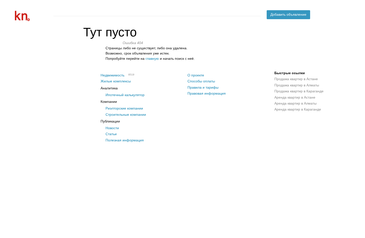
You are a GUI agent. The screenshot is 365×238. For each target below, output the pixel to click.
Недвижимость (112, 75)
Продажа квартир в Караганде (299, 91)
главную (152, 58)
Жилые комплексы (116, 81)
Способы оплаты (201, 81)
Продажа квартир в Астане (296, 79)
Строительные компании (126, 115)
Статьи (111, 134)
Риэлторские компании (124, 108)
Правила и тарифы (203, 87)
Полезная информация (125, 140)
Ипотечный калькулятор (125, 95)
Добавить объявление (288, 14)
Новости (112, 128)
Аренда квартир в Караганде (297, 109)
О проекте (195, 75)
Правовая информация (206, 93)
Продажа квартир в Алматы (296, 85)
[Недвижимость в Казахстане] (32, 15)
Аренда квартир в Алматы (295, 103)
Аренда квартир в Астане (294, 97)
